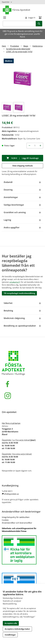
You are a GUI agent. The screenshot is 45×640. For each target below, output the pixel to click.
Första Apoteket (21, 9)
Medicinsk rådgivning (14, 318)
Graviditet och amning (15, 212)
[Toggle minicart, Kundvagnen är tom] (40, 17)
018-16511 (8, 491)
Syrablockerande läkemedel (18, 49)
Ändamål (8, 182)
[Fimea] (22, 549)
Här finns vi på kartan (11, 423)
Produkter (14, 46)
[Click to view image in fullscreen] (22, 78)
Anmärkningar (11, 197)
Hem (4, 46)
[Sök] (39, 23)
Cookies (5, 520)
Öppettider (5, 2)
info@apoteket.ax (11, 494)
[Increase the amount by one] (40, 145)
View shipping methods (22, 165)
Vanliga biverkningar (14, 204)
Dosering (8, 189)
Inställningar (10, 634)
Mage (25, 46)
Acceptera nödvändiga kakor (17, 629)
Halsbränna (37, 46)
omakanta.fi (14, 282)
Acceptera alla (11, 623)
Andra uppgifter (12, 227)
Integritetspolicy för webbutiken (16, 517)
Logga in (31, 17)
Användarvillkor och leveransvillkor (17, 523)
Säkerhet (8, 303)
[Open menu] (4, 17)
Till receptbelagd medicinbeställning (19, 293)
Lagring (7, 219)
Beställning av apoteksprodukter (20, 325)
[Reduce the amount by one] (29, 145)
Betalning (8, 310)
